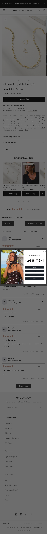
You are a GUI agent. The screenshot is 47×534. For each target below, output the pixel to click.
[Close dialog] (44, 252)
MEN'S (34, 278)
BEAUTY (34, 271)
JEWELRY (35, 267)
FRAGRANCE (34, 274)
